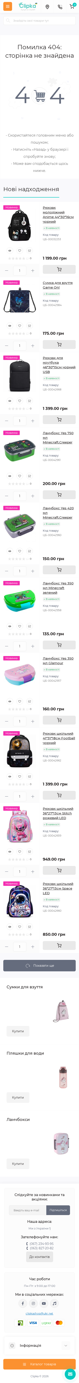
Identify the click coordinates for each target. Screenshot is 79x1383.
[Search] (8, 20)
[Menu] (7, 6)
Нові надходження (31, 189)
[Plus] (33, 270)
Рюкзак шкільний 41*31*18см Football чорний (59, 738)
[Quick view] (10, 250)
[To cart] (59, 269)
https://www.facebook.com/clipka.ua (22, 1303)
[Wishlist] (19, 250)
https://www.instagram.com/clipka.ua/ (33, 1303)
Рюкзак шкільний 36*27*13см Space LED (58, 888)
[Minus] (6, 270)
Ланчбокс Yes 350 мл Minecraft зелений (58, 588)
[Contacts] (60, 6)
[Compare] (29, 250)
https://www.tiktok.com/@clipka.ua (54, 1303)
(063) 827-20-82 (42, 1248)
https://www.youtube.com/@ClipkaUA (44, 1303)
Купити (18, 1031)
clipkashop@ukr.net (39, 1313)
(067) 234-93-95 (42, 1244)
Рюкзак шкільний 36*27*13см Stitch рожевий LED (58, 813)
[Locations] (47, 6)
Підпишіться (58, 1210)
